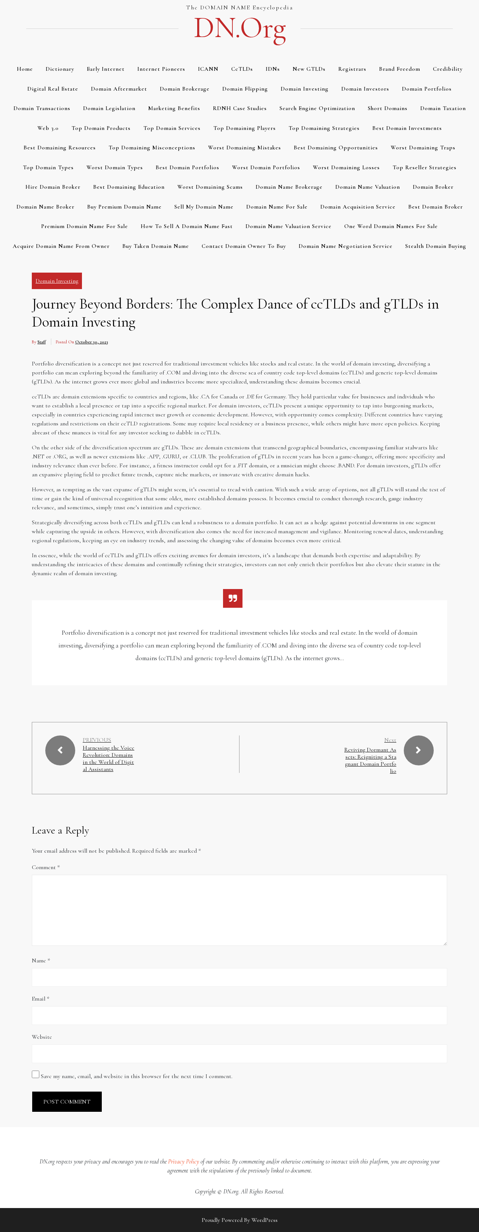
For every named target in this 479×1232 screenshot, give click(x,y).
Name (41, 960)
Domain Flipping (245, 88)
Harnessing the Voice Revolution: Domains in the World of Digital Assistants (108, 758)
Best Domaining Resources (60, 147)
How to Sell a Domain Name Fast (187, 226)
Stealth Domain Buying (435, 246)
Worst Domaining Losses (346, 167)
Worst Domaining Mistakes (244, 147)
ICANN (208, 69)
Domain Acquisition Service (358, 206)
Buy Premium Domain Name (124, 206)
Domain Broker (433, 186)
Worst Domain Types (114, 167)
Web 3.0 (48, 128)
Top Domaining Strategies (324, 128)
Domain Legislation (109, 108)
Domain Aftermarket (119, 88)
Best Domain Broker (435, 206)
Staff (41, 342)
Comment (46, 867)
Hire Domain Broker (52, 186)
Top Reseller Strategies (425, 167)
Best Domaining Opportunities (336, 147)
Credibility (448, 69)
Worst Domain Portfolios (266, 167)
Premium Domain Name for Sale (84, 226)
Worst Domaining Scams (210, 186)
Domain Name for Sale (277, 206)
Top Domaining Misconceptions (152, 147)
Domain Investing (305, 88)
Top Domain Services (172, 128)
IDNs (273, 69)
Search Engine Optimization (317, 108)
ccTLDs (242, 69)
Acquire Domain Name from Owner (61, 246)
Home (25, 69)
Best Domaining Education (129, 186)
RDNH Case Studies (240, 108)
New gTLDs (309, 69)
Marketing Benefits (174, 108)
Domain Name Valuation (367, 186)
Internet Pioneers (161, 69)
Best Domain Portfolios (187, 167)
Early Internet (106, 69)
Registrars (352, 69)
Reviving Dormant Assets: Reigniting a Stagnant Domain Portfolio (370, 760)
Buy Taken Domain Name (155, 246)
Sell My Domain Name (204, 206)
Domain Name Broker (45, 206)
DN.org (239, 27)
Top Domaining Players (244, 128)
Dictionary (60, 69)
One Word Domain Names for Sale (391, 226)
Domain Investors (365, 88)
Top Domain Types (48, 167)
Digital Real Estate (52, 88)
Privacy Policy (183, 1161)
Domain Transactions (41, 108)
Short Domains (388, 108)
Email (40, 998)
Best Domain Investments (407, 128)
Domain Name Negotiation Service (346, 246)
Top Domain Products (101, 128)
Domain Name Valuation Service (288, 226)
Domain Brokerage (185, 88)
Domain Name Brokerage (289, 186)
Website (42, 1037)
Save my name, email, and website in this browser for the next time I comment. (136, 1076)
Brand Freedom (399, 69)
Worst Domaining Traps (423, 147)
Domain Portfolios (427, 88)
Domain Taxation (443, 108)
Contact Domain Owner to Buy (244, 246)
